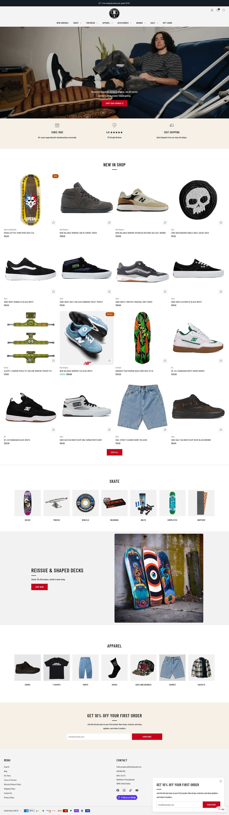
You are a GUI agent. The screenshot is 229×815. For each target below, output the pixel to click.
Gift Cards (167, 23)
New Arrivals (63, 23)
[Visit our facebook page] (118, 790)
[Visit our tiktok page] (130, 790)
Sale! (153, 23)
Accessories (123, 23)
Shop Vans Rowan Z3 (114, 103)
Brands (139, 23)
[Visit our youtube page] (137, 790)
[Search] (223, 10)
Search (6, 766)
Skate (76, 23)
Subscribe (211, 804)
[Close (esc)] (220, 781)
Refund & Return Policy (12, 784)
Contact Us (8, 793)
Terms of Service (10, 780)
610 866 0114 (120, 771)
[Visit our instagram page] (124, 790)
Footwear (90, 23)
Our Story (7, 775)
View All (114, 452)
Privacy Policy (9, 797)
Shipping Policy (9, 788)
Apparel (106, 23)
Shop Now (39, 587)
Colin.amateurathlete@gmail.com (128, 766)
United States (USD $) (11, 811)
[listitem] (114, 3)
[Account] (212, 10)
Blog (5, 771)
